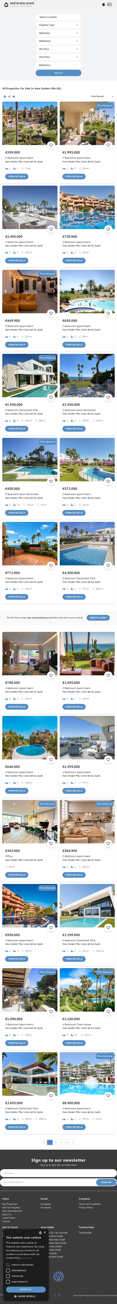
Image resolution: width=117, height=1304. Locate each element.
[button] (26, 1296)
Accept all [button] (26, 1289)
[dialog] (26, 1265)
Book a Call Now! (59, 668)
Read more (27, 1258)
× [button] (44, 1232)
